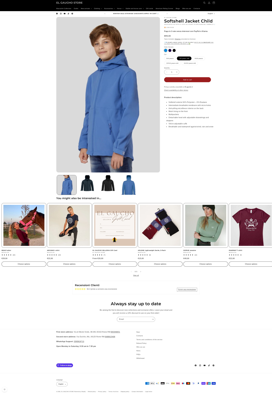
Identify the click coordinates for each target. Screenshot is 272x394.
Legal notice (148, 391)
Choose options (24, 264)
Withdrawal (140, 358)
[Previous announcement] (105, 14)
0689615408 (110, 337)
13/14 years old (173, 63)
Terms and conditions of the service (149, 339)
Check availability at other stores (176, 90)
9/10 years (200, 58)
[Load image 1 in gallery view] (66, 185)
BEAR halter (6, 250)
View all (136, 275)
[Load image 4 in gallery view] (129, 185)
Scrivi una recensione (187, 289)
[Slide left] (131, 271)
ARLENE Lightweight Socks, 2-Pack (152, 250)
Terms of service (113, 391)
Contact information (137, 391)
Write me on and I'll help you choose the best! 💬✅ (189, 43)
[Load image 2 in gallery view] (87, 185)
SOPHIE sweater (189, 250)
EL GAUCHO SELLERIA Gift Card (105, 250)
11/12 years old (191, 63)
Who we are (140, 347)
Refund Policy (141, 343)
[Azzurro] (165, 50)
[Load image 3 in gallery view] (108, 185)
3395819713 (79, 341)
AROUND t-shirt (53, 250)
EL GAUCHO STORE (67, 391)
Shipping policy (125, 391)
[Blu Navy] (169, 50)
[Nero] (174, 50)
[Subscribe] (152, 319)
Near (138, 332)
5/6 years (171, 58)
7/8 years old (184, 58)
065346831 (115, 332)
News (138, 351)
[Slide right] (140, 271)
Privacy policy (102, 391)
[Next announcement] (167, 14)
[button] (86, 8)
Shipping (178, 39)
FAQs (138, 354)
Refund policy (92, 391)
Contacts (139, 336)
